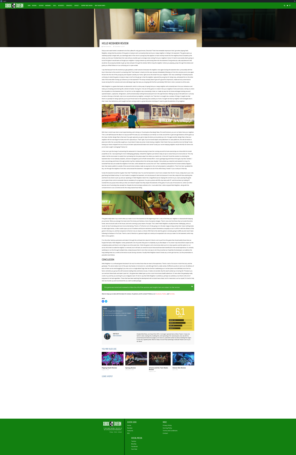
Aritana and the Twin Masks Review (158, 368)
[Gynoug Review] (136, 358)
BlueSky (133, 444)
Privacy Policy (167, 425)
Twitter (164, 294)
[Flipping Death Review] (112, 358)
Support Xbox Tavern (86, 5)
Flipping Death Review (109, 368)
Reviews (34, 5)
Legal (54, 5)
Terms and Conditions (170, 431)
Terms (115, 432)
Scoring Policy (167, 428)
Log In (4, 1)
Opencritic (69, 5)
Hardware (48, 5)
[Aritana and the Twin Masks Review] (160, 358)
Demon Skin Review (179, 368)
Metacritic (61, 5)
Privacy (111, 432)
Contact (76, 5)
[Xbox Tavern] (14, 8)
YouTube (171, 294)
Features (41, 5)
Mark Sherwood (107, 46)
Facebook (158, 294)
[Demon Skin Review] (183, 358)
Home (29, 5)
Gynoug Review (130, 368)
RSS (128, 433)
